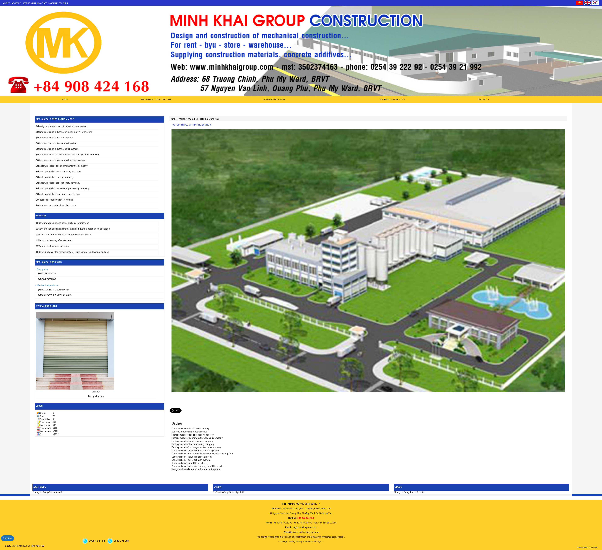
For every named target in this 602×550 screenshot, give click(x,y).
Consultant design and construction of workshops (63, 223)
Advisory (16, 3)
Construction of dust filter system (55, 137)
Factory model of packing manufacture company (62, 166)
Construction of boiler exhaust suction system (61, 160)
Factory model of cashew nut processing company (63, 188)
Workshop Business (274, 99)
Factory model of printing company (55, 177)
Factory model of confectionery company (59, 183)
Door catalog (48, 279)
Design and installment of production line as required (64, 234)
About (6, 3)
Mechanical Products (392, 99)
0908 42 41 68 (97, 540)
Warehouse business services (53, 246)
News (398, 487)
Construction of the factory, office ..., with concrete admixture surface (73, 252)
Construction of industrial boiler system (58, 149)
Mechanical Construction (156, 99)
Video (218, 487)
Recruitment (29, 3)
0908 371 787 (122, 540)
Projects (483, 99)
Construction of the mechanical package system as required (69, 154)
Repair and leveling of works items (55, 240)
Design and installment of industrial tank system (62, 126)
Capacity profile (57, 3)
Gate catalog (48, 273)
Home (65, 99)
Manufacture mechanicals (55, 295)
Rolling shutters (96, 396)
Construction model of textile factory (57, 205)
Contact (43, 3)
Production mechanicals (55, 289)
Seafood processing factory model (55, 200)
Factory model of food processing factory (59, 194)
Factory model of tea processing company (59, 171)
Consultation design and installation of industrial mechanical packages (74, 229)
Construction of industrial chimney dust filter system (65, 132)
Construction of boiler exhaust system (57, 143)
